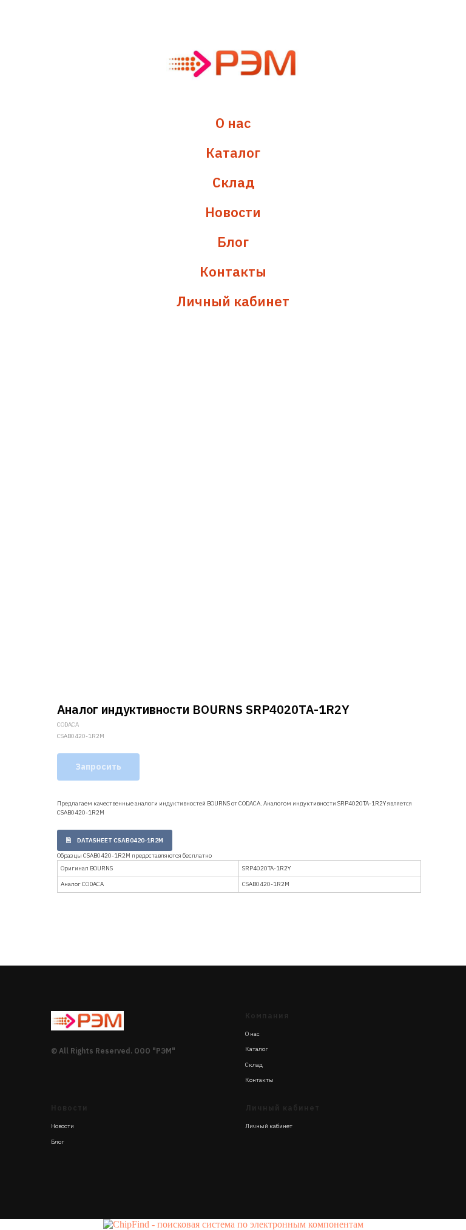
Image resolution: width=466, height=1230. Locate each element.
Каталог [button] (233, 152)
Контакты (233, 271)
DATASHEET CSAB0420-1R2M (120, 840)
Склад (233, 182)
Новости (233, 212)
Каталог (256, 1049)
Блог (233, 241)
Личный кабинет (233, 301)
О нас (233, 123)
